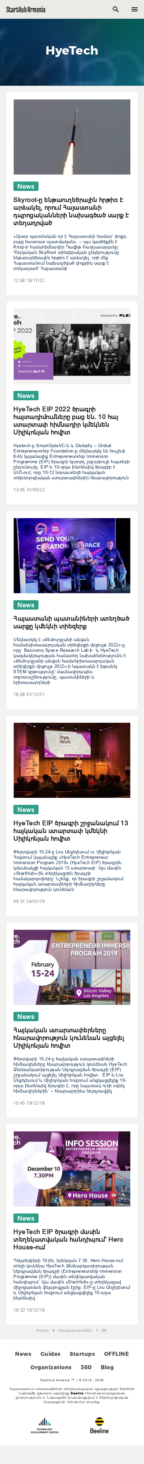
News (23, 1354)
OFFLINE (116, 1354)
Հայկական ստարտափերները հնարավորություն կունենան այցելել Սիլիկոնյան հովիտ (68, 1037)
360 (86, 1367)
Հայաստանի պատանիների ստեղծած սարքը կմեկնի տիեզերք (71, 622)
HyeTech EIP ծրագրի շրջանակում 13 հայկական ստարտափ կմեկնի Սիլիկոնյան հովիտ (70, 830)
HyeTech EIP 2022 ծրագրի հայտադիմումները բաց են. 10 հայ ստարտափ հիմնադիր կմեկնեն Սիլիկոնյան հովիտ (65, 420)
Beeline (77, 1393)
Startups (82, 1354)
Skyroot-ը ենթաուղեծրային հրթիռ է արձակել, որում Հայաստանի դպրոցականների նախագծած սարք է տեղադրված (71, 211)
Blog (107, 1367)
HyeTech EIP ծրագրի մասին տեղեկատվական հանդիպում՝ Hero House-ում (68, 1239)
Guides (51, 1354)
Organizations (51, 1367)
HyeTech (72, 50)
